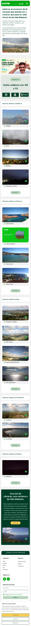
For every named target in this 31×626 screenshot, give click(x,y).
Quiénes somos (22, 561)
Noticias (20, 564)
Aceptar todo (15, 615)
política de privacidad (16, 594)
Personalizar (15, 619)
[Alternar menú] (27, 3)
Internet (5, 563)
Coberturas (21, 566)
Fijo (4, 567)
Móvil (4, 565)
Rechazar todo (15, 622)
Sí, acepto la (13, 594)
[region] (15, 613)
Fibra (4, 561)
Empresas (5, 569)
